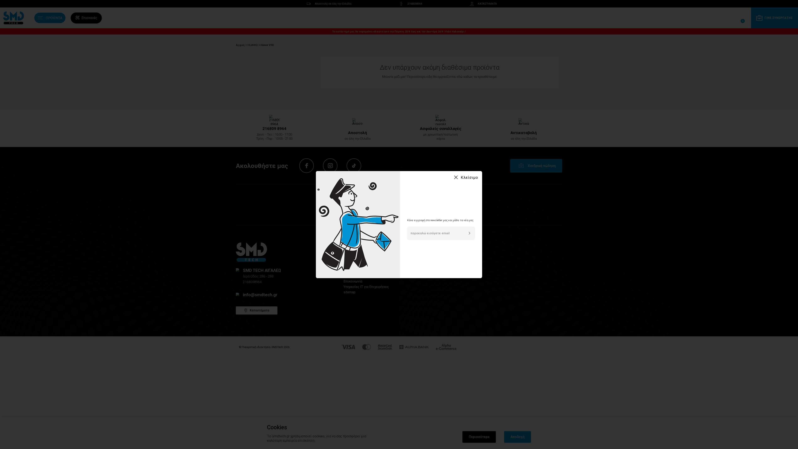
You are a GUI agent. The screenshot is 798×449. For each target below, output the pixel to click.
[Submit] (469, 233)
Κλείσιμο (469, 177)
